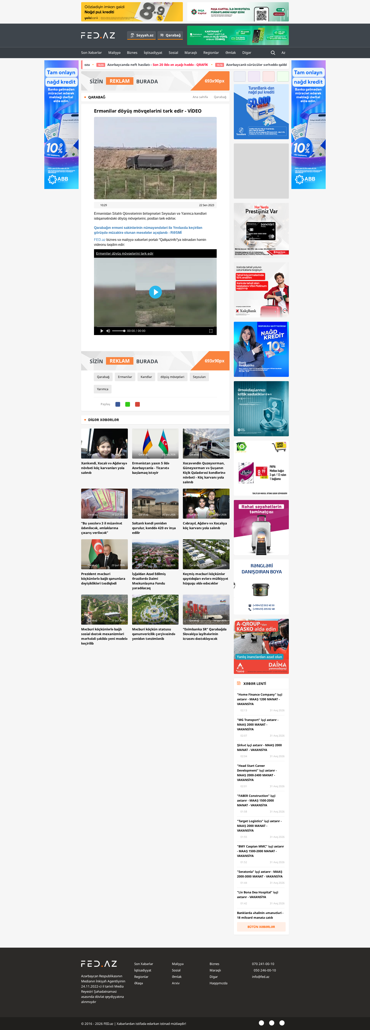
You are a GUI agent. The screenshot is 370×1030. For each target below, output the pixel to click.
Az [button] (284, 52)
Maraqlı (191, 52)
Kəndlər (146, 377)
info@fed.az (260, 976)
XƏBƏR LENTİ (254, 683)
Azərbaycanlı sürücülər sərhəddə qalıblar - (238, 64)
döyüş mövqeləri (172, 377)
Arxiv (176, 983)
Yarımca (102, 389)
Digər (246, 52)
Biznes (132, 52)
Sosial (173, 52)
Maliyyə (114, 52)
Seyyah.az (145, 35)
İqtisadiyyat (153, 52)
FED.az (100, 240)
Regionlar (211, 52)
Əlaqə (138, 983)
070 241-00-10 (263, 964)
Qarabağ (173, 35)
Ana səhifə (200, 97)
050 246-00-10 (264, 970)
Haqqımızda (218, 983)
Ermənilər (125, 377)
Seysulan (199, 377)
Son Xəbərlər (91, 52)
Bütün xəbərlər (261, 927)
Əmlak (230, 52)
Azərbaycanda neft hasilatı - (98, 64)
